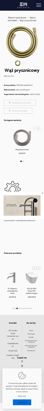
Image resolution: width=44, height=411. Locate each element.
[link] (22, 205)
